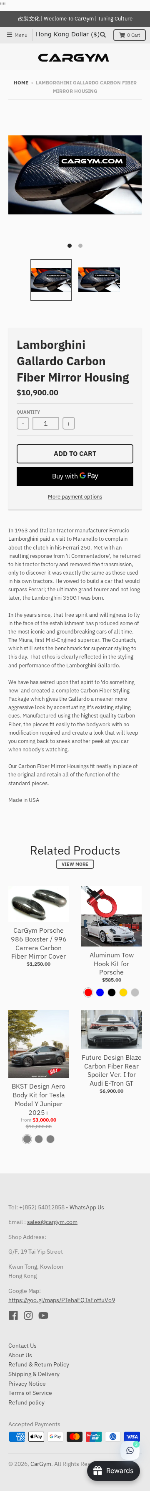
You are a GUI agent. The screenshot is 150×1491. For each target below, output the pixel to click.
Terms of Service (30, 1393)
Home (21, 82)
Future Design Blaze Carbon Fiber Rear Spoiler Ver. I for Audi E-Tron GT (112, 1070)
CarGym (40, 1464)
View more (75, 864)
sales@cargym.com (52, 1222)
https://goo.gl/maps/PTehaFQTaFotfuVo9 (61, 1300)
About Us (20, 1355)
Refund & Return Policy (38, 1364)
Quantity (28, 412)
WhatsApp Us (87, 1207)
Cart (133, 35)
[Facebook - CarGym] (13, 1315)
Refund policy (26, 1402)
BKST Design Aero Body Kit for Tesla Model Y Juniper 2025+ (38, 1099)
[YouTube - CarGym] (43, 1315)
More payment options (75, 496)
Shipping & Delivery (34, 1374)
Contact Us (22, 1345)
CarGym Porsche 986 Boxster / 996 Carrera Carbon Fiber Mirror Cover (39, 943)
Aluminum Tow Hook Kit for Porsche (112, 964)
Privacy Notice (27, 1383)
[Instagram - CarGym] (28, 1315)
